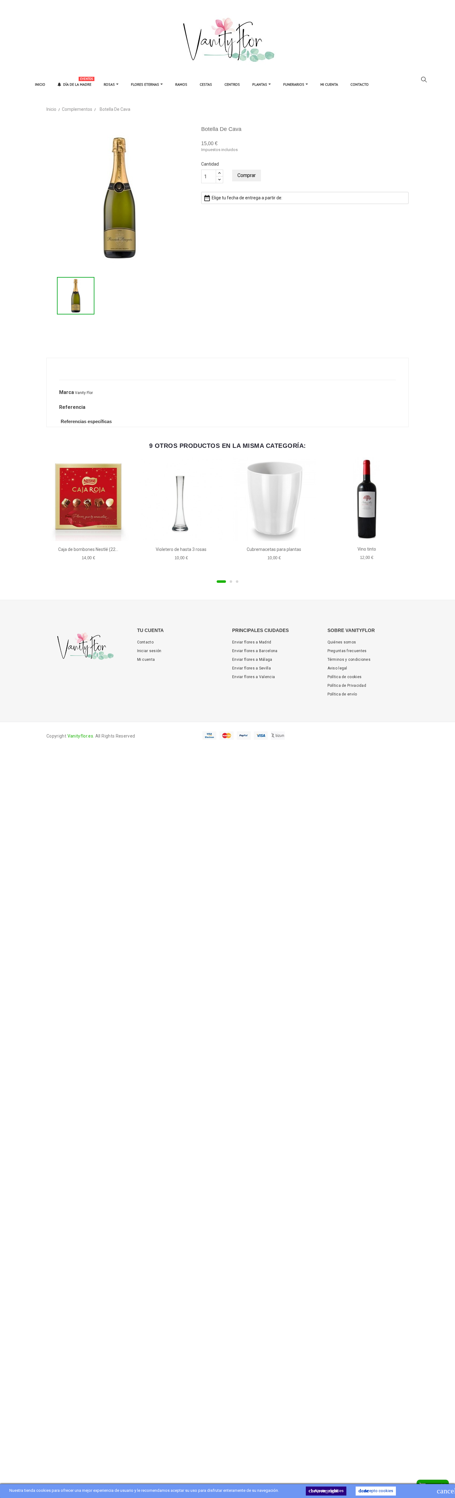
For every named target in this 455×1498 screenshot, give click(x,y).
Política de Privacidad (346, 685)
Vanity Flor (84, 393)
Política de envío (342, 694)
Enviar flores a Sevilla (251, 668)
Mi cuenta (146, 659)
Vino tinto (367, 549)
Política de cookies (344, 677)
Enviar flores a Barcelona (255, 651)
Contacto (145, 642)
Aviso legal (337, 668)
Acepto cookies (375, 1490)
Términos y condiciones (349, 659)
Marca (66, 392)
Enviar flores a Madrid (251, 642)
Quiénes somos (341, 642)
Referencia (72, 407)
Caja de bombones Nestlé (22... (88, 549)
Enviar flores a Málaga (252, 659)
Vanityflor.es (80, 736)
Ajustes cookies (326, 1490)
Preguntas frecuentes (347, 651)
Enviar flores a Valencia (253, 677)
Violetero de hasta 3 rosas (181, 549)
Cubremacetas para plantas (274, 549)
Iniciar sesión (149, 651)
